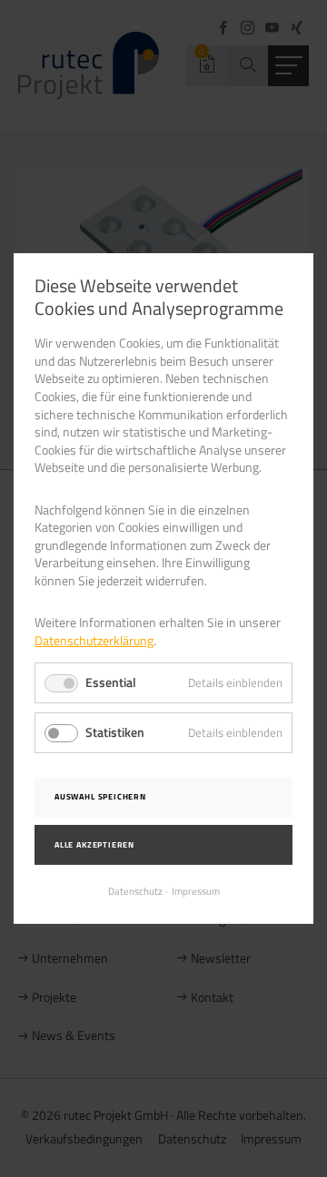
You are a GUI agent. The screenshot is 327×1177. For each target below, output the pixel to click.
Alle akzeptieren (94, 845)
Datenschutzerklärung (94, 640)
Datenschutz (135, 890)
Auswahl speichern (100, 796)
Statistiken (114, 731)
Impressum (196, 890)
